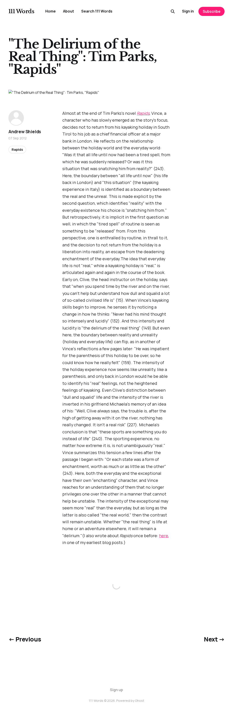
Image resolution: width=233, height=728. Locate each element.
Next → (214, 639)
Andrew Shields (24, 132)
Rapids (143, 113)
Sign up (116, 689)
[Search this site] (172, 11)
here (163, 535)
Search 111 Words (96, 11)
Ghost (139, 700)
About (68, 11)
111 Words (21, 11)
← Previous (24, 639)
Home (50, 11)
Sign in (188, 11)
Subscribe (211, 11)
